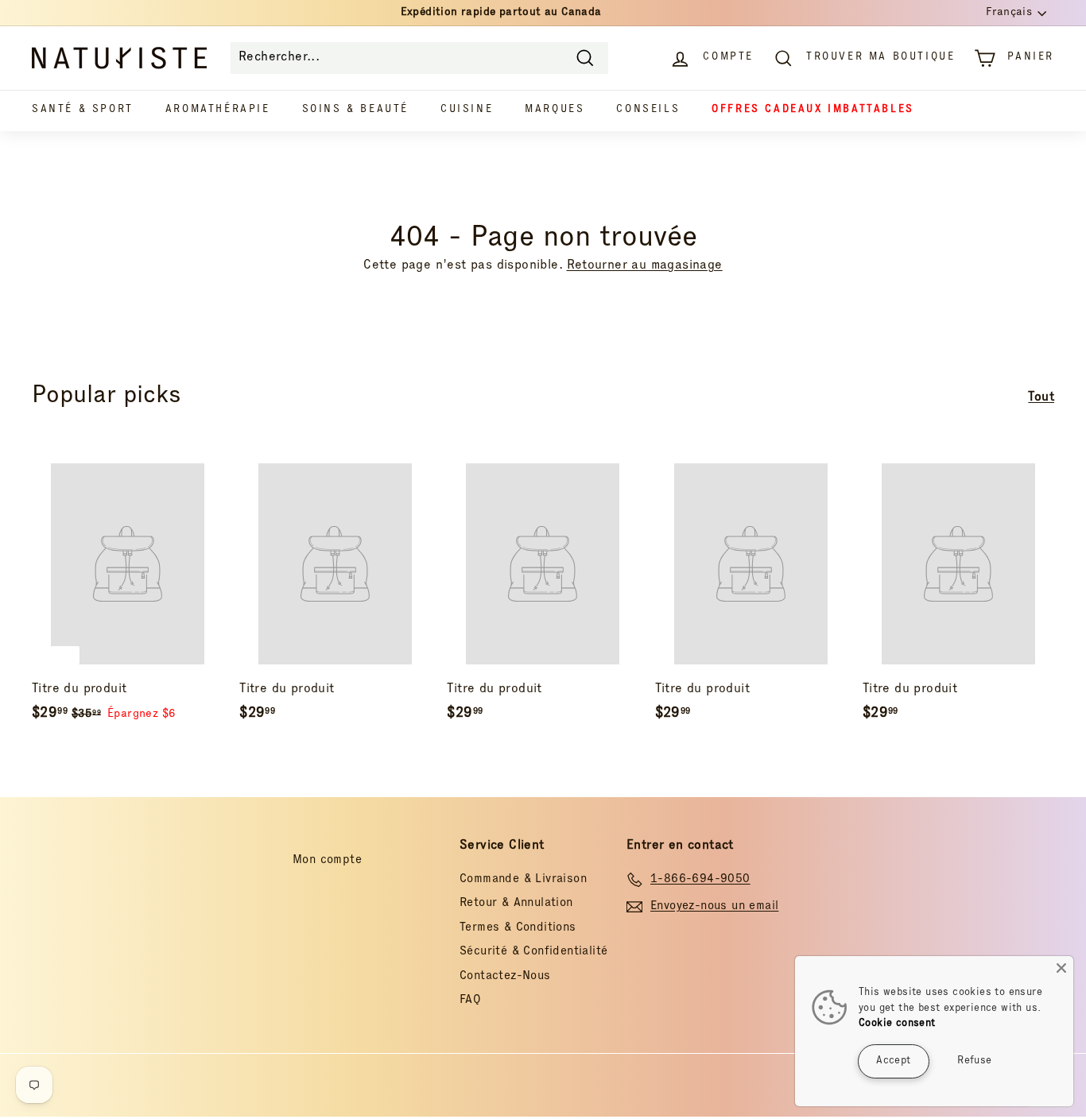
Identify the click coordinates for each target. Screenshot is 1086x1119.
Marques (554, 110)
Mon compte (327, 860)
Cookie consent (897, 1024)
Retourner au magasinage (645, 266)
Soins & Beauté (355, 110)
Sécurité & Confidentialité (533, 952)
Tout (1041, 398)
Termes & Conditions (518, 928)
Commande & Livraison (523, 879)
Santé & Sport (83, 110)
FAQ (470, 1000)
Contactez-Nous (505, 976)
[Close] (1061, 968)
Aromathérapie (217, 110)
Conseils (648, 110)
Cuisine (466, 110)
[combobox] (419, 58)
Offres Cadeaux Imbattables (813, 110)
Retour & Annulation (516, 903)
